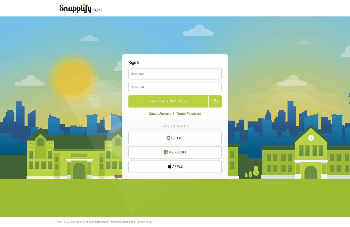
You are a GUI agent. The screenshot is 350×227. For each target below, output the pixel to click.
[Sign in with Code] (215, 101)
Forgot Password (188, 114)
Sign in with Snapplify (168, 101)
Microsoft (177, 152)
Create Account (160, 114)
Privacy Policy (144, 221)
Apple (177, 166)
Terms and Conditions (122, 221)
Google (177, 138)
